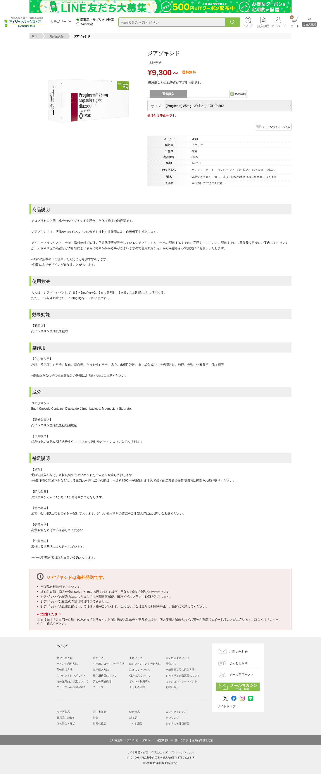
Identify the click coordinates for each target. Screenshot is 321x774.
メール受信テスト (241, 674)
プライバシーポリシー (139, 740)
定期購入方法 (101, 669)
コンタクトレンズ (176, 711)
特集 (95, 717)
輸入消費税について (105, 675)
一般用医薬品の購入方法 (180, 669)
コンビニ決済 (225, 170)
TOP (34, 36)
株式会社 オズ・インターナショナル (172, 752)
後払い (270, 170)
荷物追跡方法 (64, 669)
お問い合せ (172, 687)
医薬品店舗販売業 (202, 740)
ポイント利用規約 (139, 681)
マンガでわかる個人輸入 (71, 687)
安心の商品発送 (102, 681)
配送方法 (171, 663)
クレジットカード (203, 170)
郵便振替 (257, 170)
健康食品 (134, 711)
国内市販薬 (99, 711)
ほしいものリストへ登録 (275, 127)
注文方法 (98, 657)
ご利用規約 (116, 740)
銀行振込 (243, 170)
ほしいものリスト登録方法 (145, 663)
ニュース (98, 687)
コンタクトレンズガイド (71, 675)
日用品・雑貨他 (66, 717)
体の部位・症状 (66, 723)
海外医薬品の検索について (72, 681)
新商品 (133, 717)
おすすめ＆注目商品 (177, 723)
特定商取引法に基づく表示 (172, 740)
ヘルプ (248, 26)
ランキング (172, 717)
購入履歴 (263, 26)
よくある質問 (137, 687)
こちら (274, 619)
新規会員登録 (64, 657)
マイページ (278, 26)
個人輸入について (139, 675)
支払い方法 (135, 657)
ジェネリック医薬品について (183, 675)
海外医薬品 (56, 36)
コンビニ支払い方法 (177, 657)
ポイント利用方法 (67, 663)
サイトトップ (226, 706)
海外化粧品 (99, 723)
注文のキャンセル (139, 669)
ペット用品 (135, 723)
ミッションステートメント (181, 681)
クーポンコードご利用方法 (108, 663)
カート (295, 21)
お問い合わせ (238, 651)
